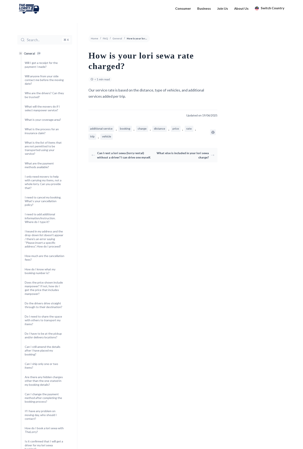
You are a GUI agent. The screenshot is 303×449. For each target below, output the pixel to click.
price (176, 128)
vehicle (106, 136)
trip (92, 136)
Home (94, 38)
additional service (101, 128)
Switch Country (272, 8)
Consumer (183, 8)
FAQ (105, 38)
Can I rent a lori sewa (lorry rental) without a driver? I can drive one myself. (124, 155)
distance (159, 128)
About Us (241, 8)
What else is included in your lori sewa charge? (183, 155)
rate (189, 128)
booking (125, 128)
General (117, 38)
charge (142, 128)
